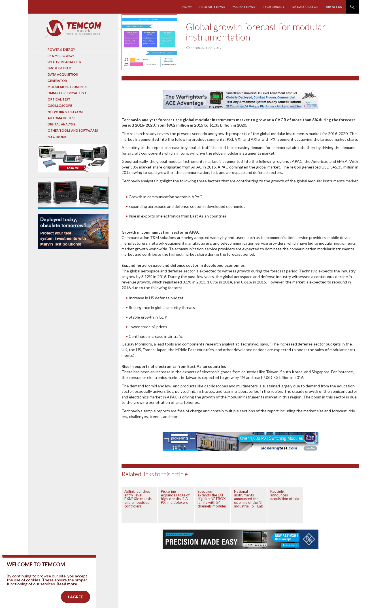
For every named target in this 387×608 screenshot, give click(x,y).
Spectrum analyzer (64, 62)
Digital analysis (61, 124)
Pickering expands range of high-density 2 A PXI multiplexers (175, 497)
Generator (57, 80)
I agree (75, 596)
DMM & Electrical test (67, 93)
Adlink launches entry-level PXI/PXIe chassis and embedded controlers (138, 498)
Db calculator (305, 6)
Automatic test (62, 118)
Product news (212, 6)
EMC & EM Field (59, 68)
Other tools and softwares (73, 130)
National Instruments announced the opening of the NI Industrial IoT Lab (248, 498)
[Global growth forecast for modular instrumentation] (149, 42)
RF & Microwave (61, 55)
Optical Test (59, 99)
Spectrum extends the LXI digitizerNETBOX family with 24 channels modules (212, 498)
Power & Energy (61, 49)
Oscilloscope (60, 105)
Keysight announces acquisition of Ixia (284, 495)
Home (187, 6)
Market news (244, 6)
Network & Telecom (65, 112)
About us (334, 6)
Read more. (67, 583)
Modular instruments (67, 87)
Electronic (57, 136)
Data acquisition (63, 74)
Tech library (273, 6)
